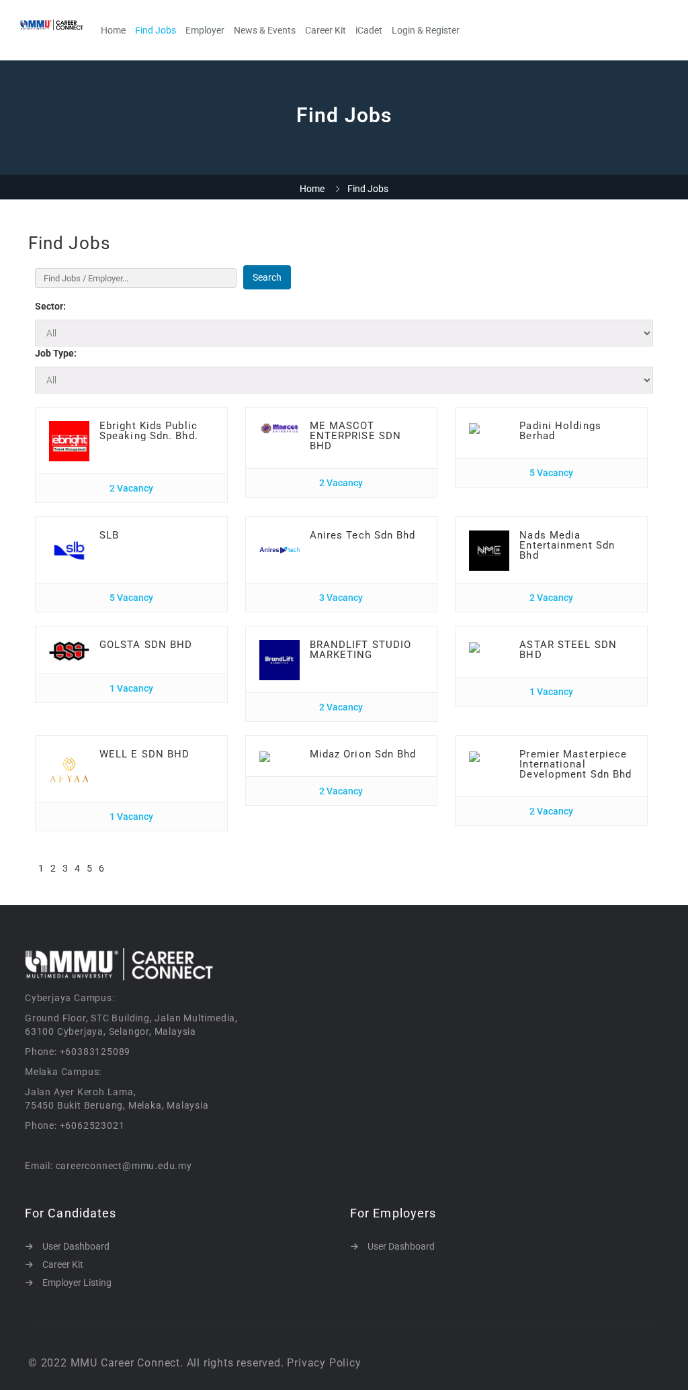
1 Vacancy (131, 688)
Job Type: (56, 353)
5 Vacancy (551, 472)
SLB (109, 535)
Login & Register (426, 30)
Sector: (50, 306)
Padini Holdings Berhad (560, 431)
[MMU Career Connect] (58, 24)
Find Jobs (155, 30)
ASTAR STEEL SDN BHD (568, 650)
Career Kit (325, 30)
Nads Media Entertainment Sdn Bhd (567, 545)
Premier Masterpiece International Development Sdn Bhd (575, 764)
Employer (204, 30)
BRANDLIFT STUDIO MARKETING (361, 650)
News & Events (265, 30)
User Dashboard (76, 1246)
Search (267, 277)
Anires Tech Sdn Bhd (363, 535)
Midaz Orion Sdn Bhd (363, 754)
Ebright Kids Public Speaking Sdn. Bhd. (148, 431)
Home (113, 30)
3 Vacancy (341, 597)
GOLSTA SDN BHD (145, 645)
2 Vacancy (131, 488)
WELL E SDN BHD (144, 754)
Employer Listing (77, 1282)
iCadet (368, 30)
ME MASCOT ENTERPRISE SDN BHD (355, 436)
